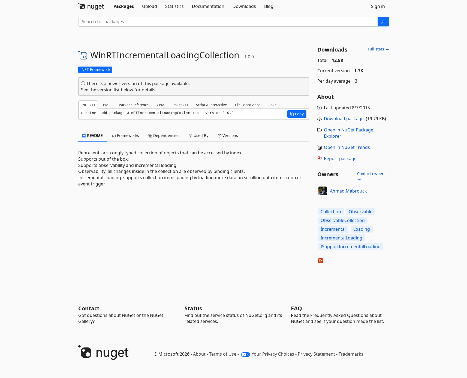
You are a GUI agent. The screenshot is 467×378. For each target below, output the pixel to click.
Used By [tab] (200, 135)
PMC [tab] (107, 104)
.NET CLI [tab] (88, 104)
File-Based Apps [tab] (247, 104)
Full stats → (378, 49)
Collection (331, 212)
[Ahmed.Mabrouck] (323, 191)
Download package (344, 119)
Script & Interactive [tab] (211, 104)
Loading (361, 229)
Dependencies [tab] (165, 135)
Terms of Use (222, 354)
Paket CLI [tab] (180, 104)
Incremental (333, 229)
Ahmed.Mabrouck (348, 191)
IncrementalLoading (341, 238)
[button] (296, 114)
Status (193, 308)
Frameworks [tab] (127, 135)
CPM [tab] (160, 104)
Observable (360, 212)
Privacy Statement (316, 354)
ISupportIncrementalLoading (351, 247)
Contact (89, 308)
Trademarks (351, 354)
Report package (340, 158)
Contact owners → (371, 176)
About (199, 354)
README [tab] (94, 135)
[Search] (383, 21)
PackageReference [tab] (134, 104)
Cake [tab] (272, 104)
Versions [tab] (229, 135)
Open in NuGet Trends (347, 147)
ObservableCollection (343, 220)
